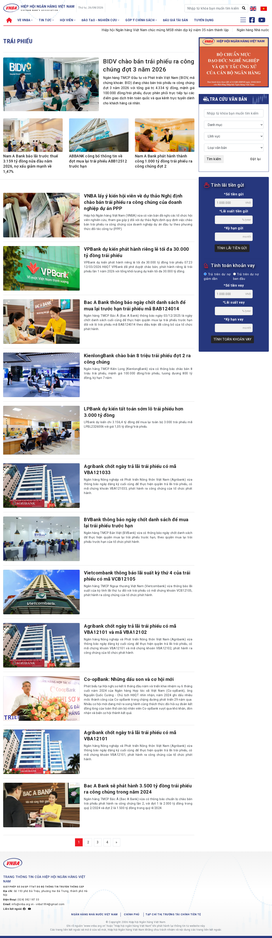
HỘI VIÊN (67, 20)
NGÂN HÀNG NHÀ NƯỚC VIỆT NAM (94, 914)
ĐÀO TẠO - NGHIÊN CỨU (100, 20)
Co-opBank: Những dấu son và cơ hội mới (129, 679)
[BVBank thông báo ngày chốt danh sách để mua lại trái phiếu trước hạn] (41, 539)
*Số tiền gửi (234, 194)
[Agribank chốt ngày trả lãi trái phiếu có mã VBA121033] (41, 485)
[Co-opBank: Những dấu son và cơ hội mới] (41, 698)
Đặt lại (255, 159)
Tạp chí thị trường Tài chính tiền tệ (173, 914)
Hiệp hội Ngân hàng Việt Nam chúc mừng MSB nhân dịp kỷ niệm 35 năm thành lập (144, 30)
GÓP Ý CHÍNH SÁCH (140, 20)
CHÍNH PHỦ (131, 914)
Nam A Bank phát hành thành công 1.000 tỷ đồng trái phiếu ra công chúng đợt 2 (164, 161)
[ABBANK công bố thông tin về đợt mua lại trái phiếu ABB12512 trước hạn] (99, 136)
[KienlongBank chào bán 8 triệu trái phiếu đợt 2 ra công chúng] (41, 375)
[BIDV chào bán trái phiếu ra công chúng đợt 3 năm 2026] (51, 85)
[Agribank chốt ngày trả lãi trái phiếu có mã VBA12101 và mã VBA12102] (41, 645)
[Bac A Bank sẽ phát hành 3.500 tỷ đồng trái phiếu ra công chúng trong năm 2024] (41, 805)
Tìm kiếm (214, 159)
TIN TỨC (45, 20)
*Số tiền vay (234, 285)
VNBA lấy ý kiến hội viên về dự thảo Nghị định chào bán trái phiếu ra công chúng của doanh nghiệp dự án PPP (133, 202)
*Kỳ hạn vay (234, 319)
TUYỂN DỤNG (204, 20)
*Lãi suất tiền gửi (234, 211)
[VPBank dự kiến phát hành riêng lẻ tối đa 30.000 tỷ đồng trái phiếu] (41, 268)
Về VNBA (24, 20)
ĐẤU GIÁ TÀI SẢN (175, 20)
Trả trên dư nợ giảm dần (217, 277)
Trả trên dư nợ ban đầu (246, 277)
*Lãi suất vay (234, 302)
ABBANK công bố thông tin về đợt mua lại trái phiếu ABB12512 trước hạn (98, 161)
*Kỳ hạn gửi (233, 228)
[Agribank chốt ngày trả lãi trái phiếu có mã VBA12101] (41, 751)
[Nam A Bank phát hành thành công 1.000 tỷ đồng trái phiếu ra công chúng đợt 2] (164, 135)
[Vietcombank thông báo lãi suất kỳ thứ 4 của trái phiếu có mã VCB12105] (41, 592)
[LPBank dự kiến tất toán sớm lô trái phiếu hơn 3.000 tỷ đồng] (41, 430)
